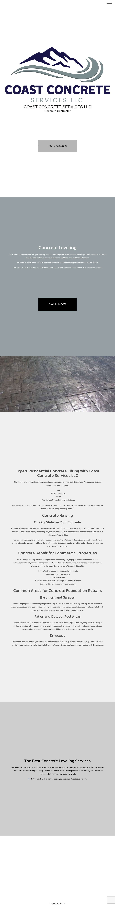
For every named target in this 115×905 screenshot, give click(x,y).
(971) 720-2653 (58, 146)
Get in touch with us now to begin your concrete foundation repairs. (59, 781)
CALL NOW (57, 305)
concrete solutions (98, 255)
